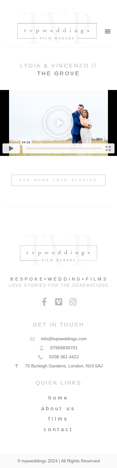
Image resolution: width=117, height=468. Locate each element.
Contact (59, 429)
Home (58, 398)
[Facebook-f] (44, 302)
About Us (58, 408)
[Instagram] (73, 302)
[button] (107, 31)
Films (58, 419)
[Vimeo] (59, 302)
